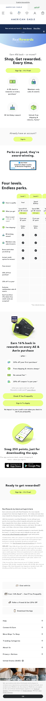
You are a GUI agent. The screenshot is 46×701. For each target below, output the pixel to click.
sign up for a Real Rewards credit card (14, 534)
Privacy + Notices (10, 654)
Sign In (23, 139)
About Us (7, 647)
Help (5, 621)
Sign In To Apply (23, 403)
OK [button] (23, 696)
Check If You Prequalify (23, 396)
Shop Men (30, 28)
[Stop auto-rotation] (44, 31)
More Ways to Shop (11, 634)
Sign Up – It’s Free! (23, 70)
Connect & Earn (9, 627)
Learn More (31, 390)
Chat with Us (24, 585)
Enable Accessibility (23, 2)
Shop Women (20, 28)
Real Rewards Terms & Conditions (24, 543)
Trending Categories (11, 641)
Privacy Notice (27, 690)
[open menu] (3, 13)
